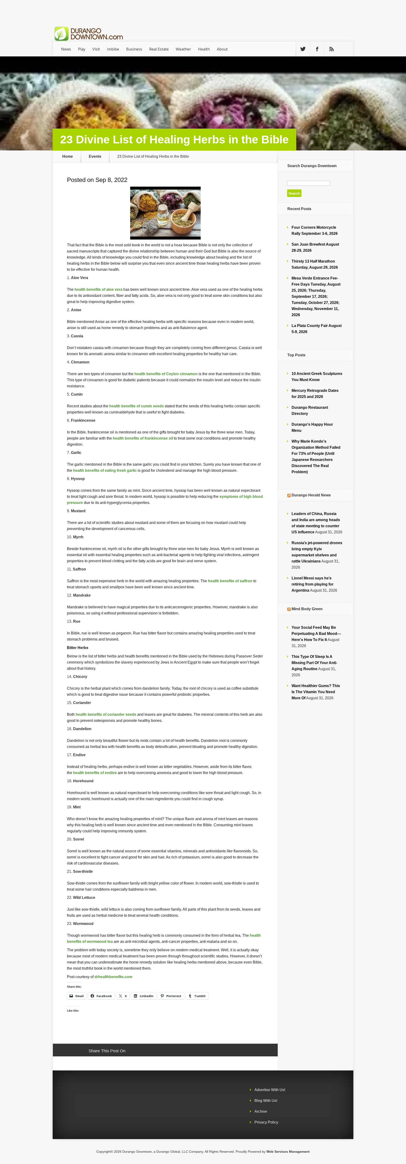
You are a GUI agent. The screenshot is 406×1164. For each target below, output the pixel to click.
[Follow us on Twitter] (303, 49)
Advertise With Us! (269, 1090)
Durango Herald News (311, 495)
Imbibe (113, 49)
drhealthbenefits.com (113, 977)
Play (81, 49)
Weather (183, 49)
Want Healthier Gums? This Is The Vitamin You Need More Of (316, 692)
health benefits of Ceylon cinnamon (166, 374)
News (66, 49)
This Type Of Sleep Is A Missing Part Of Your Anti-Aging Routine (314, 663)
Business (134, 49)
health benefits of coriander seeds (106, 714)
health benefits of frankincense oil (143, 438)
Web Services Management (288, 1151)
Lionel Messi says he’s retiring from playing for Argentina (312, 584)
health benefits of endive (95, 773)
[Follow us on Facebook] (317, 49)
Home (67, 156)
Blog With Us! (265, 1101)
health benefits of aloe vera (98, 289)
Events (95, 156)
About (222, 49)
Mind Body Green (307, 609)
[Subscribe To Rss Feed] (331, 49)
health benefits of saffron (230, 581)
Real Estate (159, 49)
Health (204, 49)
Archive (260, 1111)
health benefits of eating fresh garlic (105, 470)
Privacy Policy (266, 1122)
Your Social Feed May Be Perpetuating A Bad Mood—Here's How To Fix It (316, 633)
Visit (96, 49)
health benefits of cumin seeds (136, 406)
